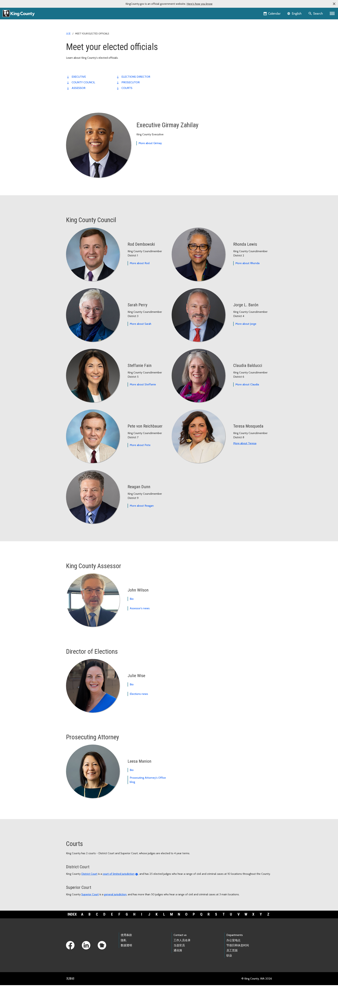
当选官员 (179, 945)
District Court (89, 873)
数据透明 (126, 945)
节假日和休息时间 (237, 945)
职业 (229, 955)
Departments (234, 935)
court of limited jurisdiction (118, 873)
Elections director (135, 76)
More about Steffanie (143, 384)
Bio (132, 598)
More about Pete (140, 445)
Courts (126, 88)
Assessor (78, 88)
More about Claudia (247, 384)
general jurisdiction (115, 894)
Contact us (180, 935)
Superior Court (90, 894)
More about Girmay (150, 143)
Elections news (139, 694)
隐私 (123, 940)
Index (72, 914)
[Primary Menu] (332, 13)
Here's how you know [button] (199, 3)
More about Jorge (245, 323)
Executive (79, 76)
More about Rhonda (247, 263)
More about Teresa (244, 443)
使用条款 (126, 935)
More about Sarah (140, 323)
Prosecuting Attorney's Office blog (148, 780)
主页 (68, 33)
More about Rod (139, 263)
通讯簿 (178, 950)
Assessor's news (140, 608)
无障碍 (70, 978)
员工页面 (232, 950)
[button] (334, 4)
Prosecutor (130, 82)
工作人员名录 (182, 940)
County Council (83, 82)
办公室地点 (233, 940)
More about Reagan (142, 505)
